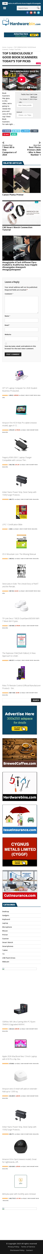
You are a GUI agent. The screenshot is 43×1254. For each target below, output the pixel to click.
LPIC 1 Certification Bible (12, 524)
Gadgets (5, 915)
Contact (29, 1250)
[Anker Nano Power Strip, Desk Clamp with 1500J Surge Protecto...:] (21, 480)
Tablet (5, 950)
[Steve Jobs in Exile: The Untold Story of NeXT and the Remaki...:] (21, 571)
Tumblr (35, 131)
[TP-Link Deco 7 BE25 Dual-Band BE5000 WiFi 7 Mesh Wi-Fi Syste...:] (21, 606)
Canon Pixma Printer (13, 194)
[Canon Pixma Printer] (21, 180)
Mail (14, 134)
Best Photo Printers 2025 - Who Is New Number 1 (34, 150)
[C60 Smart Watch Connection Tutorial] (21, 213)
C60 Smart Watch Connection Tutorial (17, 228)
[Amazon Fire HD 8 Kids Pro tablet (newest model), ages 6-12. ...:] (21, 410)
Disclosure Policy (17, 1250)
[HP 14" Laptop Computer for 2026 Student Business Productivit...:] (21, 376)
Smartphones (7, 946)
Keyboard (6, 919)
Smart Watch (7, 942)
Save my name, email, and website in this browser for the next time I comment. (20, 347)
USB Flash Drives (8, 958)
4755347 (11, 430)
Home (4, 47)
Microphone (7, 927)
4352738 (11, 464)
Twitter (17, 131)
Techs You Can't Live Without (29, 95)
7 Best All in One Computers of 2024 (9, 150)
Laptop (5, 923)
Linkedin (26, 131)
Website (8, 334)
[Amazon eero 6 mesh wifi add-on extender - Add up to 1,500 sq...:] (21, 1076)
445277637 (12, 1198)
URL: (20, 102)
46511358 (12, 693)
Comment (9, 294)
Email (7, 325)
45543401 (12, 1166)
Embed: (19, 112)
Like (39, 63)
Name (7, 316)
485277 (11, 499)
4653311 (11, 660)
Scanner (10, 47)
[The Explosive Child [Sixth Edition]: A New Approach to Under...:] (21, 641)
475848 (11, 1063)
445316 (11, 558)
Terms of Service (28, 1247)
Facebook (7, 131)
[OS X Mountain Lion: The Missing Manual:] (21, 542)
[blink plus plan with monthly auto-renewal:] (21, 1181)
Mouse (5, 931)
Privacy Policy (13, 1247)
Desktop (5, 911)
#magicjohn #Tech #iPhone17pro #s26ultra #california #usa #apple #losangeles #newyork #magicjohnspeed (19, 266)
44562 (11, 395)
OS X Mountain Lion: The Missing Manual (19, 554)
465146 (11, 591)
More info (4, 432)
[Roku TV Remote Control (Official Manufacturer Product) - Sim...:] (21, 673)
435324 (11, 1029)
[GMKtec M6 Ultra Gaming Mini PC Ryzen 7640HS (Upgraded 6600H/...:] (21, 1009)
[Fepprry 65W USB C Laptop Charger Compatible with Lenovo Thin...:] (21, 445)
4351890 (11, 625)
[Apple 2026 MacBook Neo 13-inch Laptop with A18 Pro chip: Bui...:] (21, 1044)
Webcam (5, 962)
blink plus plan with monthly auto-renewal (19, 1194)
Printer (5, 935)
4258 (10, 529)
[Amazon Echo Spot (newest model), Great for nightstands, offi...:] (21, 1147)
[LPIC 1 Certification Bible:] (21, 512)
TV (3, 954)
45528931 (12, 1096)
